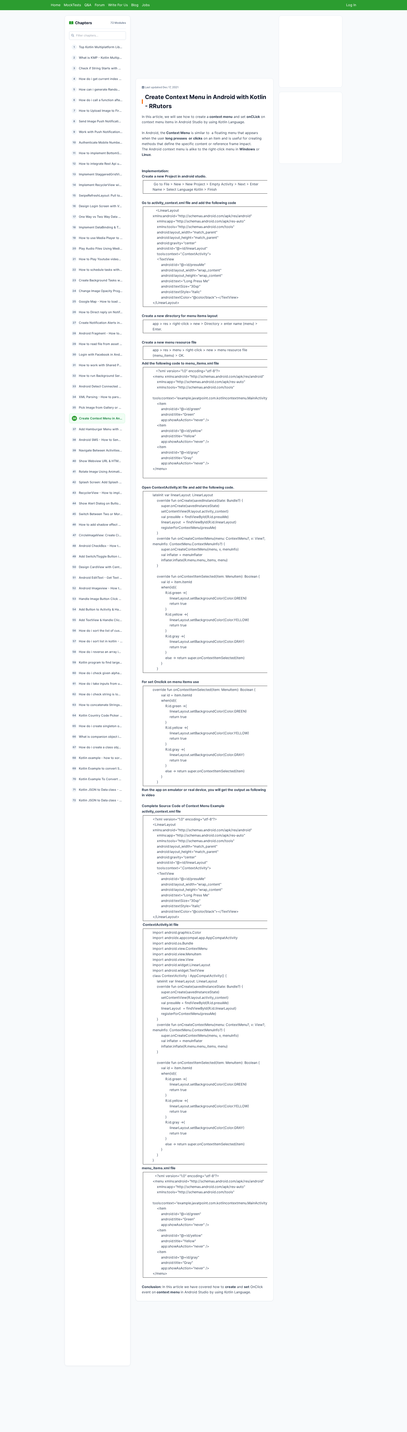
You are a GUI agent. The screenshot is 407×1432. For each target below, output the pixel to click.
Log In (351, 5)
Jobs (146, 5)
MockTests (72, 5)
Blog (134, 5)
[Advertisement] (204, 45)
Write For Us (118, 5)
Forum (100, 5)
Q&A (87, 5)
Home (55, 5)
